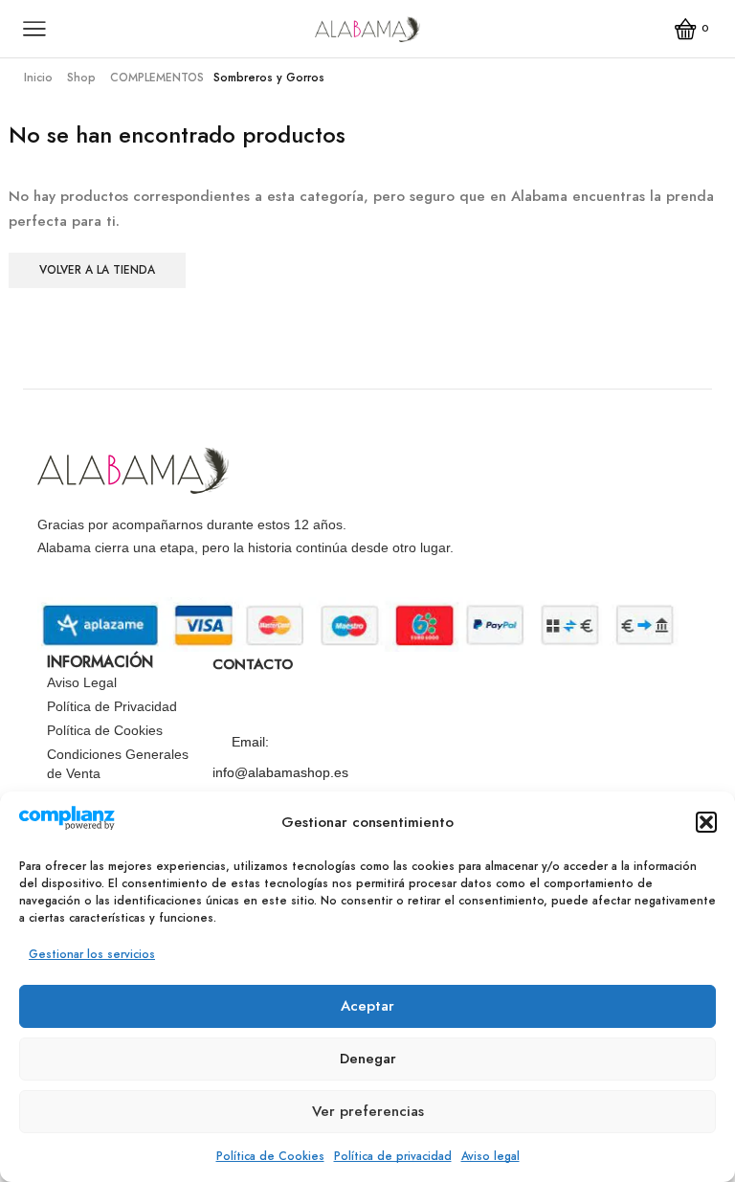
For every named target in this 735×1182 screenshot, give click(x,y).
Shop (81, 77)
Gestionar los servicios (92, 954)
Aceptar (367, 1005)
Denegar (368, 1058)
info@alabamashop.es (280, 772)
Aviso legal (490, 1156)
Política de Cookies (270, 1156)
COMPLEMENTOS (157, 77)
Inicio (38, 77)
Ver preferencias (368, 1111)
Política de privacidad (393, 1156)
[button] (706, 822)
